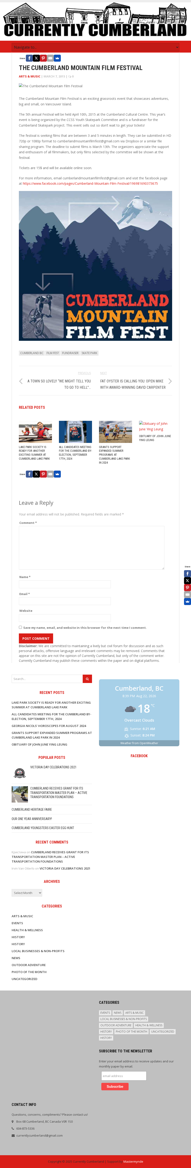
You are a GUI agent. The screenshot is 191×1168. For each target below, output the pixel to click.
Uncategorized (24, 979)
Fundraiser (70, 353)
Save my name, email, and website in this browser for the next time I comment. (85, 628)
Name (25, 577)
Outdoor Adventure (29, 965)
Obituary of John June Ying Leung (39, 744)
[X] (36, 58)
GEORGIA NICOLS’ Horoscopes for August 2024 (49, 726)
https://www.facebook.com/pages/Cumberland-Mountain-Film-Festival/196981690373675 (90, 183)
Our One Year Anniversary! (32, 819)
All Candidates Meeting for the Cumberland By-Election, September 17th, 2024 (75, 453)
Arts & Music (29, 76)
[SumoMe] (57, 58)
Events (17, 923)
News (16, 958)
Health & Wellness (27, 930)
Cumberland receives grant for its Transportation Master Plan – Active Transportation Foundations (58, 792)
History (18, 937)
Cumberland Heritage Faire (32, 809)
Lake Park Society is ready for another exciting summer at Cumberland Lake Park (34, 453)
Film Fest (53, 353)
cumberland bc (31, 353)
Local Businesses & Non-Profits (38, 951)
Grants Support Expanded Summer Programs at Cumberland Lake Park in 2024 (114, 455)
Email (24, 594)
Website (25, 611)
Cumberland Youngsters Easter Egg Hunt (43, 828)
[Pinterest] (43, 58)
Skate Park (89, 353)
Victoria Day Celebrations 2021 (53, 767)
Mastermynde (133, 1161)
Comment (28, 523)
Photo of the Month (29, 972)
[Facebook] (29, 58)
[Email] (50, 58)
